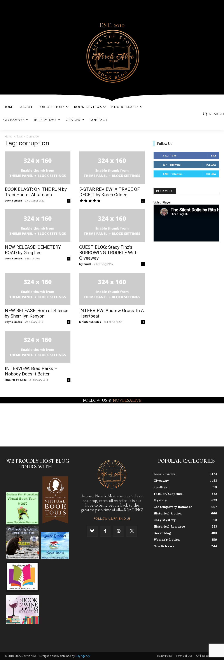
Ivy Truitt (85, 264)
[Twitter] (131, 531)
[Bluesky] (92, 531)
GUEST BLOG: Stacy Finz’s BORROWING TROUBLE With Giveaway (108, 253)
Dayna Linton (13, 200)
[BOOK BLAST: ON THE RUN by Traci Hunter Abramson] (37, 167)
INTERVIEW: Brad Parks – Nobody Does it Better (31, 371)
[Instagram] (118, 531)
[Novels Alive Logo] (112, 55)
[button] (213, 113)
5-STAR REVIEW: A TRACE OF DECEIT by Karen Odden (109, 192)
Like (213, 155)
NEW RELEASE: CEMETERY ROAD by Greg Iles (33, 250)
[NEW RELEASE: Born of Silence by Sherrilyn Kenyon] (37, 289)
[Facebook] (105, 531)
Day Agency (82, 656)
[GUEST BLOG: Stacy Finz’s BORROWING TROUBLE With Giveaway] (112, 225)
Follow (211, 164)
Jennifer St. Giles (90, 321)
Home (8, 136)
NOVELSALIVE (127, 400)
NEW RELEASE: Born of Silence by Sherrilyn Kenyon (36, 313)
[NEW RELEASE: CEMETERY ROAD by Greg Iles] (37, 225)
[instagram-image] (13, 421)
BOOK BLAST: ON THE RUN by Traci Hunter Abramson (36, 192)
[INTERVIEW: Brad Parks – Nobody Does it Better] (37, 347)
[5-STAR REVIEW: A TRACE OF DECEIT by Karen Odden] (112, 167)
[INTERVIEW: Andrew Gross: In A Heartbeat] (112, 289)
